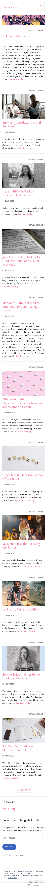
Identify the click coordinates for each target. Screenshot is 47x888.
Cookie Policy (12, 878)
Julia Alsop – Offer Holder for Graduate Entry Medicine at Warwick (21, 261)
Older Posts (23, 790)
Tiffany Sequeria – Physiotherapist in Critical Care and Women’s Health (23, 403)
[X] (9, 810)
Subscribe (9, 847)
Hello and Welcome (15, 36)
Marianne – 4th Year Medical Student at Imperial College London (21, 306)
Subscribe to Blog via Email (20, 820)
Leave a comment (37, 31)
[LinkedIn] (13, 810)
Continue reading (17, 79)
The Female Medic (11, 7)
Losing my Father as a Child (20, 609)
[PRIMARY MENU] (41, 5)
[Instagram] (4, 810)
